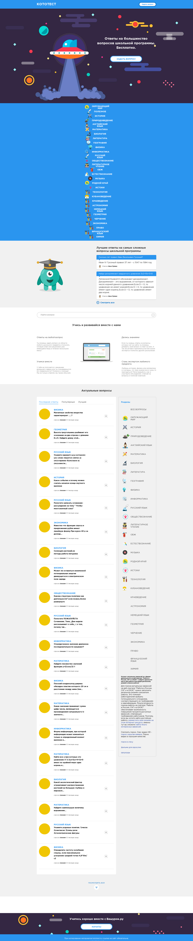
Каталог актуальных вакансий (132, 676)
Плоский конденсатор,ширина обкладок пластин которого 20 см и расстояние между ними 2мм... (71, 686)
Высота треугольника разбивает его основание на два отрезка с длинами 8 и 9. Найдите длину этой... (71, 435)
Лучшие (82, 402)
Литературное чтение (139, 526)
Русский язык (139, 508)
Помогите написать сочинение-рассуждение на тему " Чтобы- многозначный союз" (68, 506)
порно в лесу (127, 742)
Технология (138, 579)
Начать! (96, 927)
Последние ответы (48, 402)
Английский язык (141, 445)
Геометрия (137, 624)
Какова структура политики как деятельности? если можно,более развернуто (70, 599)
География (137, 481)
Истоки (135, 570)
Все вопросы (138, 409)
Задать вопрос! (126, 59)
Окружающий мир (139, 419)
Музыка (135, 553)
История (136, 427)
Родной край (138, 561)
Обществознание (141, 517)
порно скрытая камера (131, 734)
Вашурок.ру (115, 919)
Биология (137, 463)
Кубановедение (140, 588)
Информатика (139, 499)
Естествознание (141, 544)
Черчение (136, 633)
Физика (135, 490)
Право (134, 651)
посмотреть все (96, 883)
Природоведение (141, 436)
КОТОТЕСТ (46, 4)
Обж (133, 535)
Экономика (138, 642)
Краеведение (138, 597)
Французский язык (139, 660)
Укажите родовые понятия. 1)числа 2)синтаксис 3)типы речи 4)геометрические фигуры (70, 830)
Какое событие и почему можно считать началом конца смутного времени (69, 483)
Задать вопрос (147, 4)
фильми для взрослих (131, 747)
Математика (138, 454)
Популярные (68, 402)
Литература (138, 472)
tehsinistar (125, 753)
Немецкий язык (140, 615)
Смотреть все (107, 303)
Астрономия (138, 606)
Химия (134, 669)
